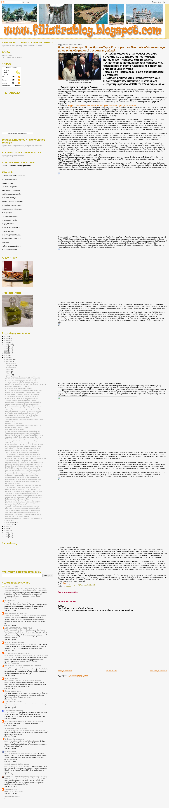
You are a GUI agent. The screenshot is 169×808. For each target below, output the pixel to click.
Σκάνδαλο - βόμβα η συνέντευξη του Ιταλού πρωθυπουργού (24, 419)
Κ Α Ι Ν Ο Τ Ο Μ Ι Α (11, 586)
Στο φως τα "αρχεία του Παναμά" (15, 505)
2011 (6, 535)
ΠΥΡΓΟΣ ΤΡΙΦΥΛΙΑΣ (11, 678)
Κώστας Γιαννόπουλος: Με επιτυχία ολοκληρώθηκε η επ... (24, 435)
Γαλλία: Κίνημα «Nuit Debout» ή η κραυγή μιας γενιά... (22, 416)
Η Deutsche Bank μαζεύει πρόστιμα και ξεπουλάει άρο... (23, 394)
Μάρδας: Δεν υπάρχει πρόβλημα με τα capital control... (22, 481)
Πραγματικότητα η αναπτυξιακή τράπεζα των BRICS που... (23, 425)
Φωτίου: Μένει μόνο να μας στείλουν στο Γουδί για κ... (22, 381)
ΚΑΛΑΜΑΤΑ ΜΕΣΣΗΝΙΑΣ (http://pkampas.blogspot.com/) (25, 777)
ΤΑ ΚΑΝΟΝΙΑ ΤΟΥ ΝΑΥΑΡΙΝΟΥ (16, 728)
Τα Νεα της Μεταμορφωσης (14, 739)
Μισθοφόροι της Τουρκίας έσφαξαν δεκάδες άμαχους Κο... (23, 479)
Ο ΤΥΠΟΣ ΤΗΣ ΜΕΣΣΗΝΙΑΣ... (14, 791)
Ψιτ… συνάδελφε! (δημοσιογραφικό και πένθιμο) (20, 400)
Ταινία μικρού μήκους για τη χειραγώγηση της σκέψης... (22, 433)
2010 (6, 537)
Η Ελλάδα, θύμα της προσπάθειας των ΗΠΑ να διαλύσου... (24, 390)
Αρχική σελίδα (111, 671)
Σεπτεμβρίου (10, 365)
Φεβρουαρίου (10, 522)
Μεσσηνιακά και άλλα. (12, 691)
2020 (6, 349)
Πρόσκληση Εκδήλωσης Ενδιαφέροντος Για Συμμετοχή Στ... (24, 464)
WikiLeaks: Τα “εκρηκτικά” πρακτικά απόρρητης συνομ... (23, 508)
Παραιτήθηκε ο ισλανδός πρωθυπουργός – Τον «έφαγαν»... (24, 491)
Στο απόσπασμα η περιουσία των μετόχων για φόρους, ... (23, 379)
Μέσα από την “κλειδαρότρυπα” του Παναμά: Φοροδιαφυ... (24, 466)
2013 (6, 530)
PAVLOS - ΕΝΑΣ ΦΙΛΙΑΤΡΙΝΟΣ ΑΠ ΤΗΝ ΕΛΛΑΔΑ (20, 753)
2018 (6, 353)
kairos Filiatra (11, 68)
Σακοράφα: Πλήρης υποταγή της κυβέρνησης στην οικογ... (24, 495)
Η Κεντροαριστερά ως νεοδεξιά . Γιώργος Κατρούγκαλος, (23, 406)
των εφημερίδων (22, 133)
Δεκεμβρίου (9, 359)
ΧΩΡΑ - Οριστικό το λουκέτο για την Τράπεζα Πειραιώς (21, 741)
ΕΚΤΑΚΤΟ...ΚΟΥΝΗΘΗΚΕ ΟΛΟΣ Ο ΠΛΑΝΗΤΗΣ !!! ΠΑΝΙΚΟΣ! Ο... (26, 384)
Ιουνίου (8, 371)
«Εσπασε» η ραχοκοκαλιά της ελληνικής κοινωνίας (21, 475)
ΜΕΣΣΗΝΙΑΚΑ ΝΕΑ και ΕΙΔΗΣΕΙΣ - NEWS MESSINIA (23, 721)
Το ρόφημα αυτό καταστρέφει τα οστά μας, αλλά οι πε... (22, 487)
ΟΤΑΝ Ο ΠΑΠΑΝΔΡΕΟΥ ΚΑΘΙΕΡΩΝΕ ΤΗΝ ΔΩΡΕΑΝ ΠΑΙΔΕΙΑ (25, 444)
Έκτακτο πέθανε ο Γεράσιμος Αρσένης (17, 417)
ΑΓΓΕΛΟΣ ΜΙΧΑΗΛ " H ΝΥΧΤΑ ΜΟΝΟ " (17, 766)
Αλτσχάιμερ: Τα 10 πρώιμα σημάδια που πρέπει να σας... (23, 448)
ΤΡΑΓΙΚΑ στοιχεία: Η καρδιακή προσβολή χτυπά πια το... (23, 443)
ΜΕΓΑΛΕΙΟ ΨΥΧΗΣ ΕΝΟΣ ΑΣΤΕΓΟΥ (17, 386)
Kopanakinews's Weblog (13, 711)
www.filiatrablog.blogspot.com (15, 613)
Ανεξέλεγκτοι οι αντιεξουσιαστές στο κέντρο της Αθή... (22, 404)
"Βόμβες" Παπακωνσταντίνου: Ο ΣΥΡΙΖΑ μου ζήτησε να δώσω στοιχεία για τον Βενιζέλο (102, 106)
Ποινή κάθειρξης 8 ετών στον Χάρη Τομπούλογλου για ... (23, 450)
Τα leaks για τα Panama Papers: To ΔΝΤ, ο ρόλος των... (23, 456)
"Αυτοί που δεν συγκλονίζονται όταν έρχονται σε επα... (22, 452)
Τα (8, 133)
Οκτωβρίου (9, 363)
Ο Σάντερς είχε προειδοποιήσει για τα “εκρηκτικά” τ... (22, 472)
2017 (6, 355)
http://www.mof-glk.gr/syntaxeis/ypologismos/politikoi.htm (22, 146)
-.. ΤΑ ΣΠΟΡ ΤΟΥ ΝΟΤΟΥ (13, 702)
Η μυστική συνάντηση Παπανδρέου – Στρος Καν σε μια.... (23, 408)
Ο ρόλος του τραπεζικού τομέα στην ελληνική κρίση (21, 414)
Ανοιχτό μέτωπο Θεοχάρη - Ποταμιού (17, 427)
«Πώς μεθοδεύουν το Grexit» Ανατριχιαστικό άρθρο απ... (23, 431)
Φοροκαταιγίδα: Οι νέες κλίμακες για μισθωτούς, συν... (22, 474)
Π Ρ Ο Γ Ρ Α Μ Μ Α (10, 713)
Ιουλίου (8, 369)
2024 (6, 340)
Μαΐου (8, 373)
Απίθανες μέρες (10, 421)
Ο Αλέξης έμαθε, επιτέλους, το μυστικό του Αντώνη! (21, 398)
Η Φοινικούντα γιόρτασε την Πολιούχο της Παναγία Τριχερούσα (24, 730)
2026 (6, 336)
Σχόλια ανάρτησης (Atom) (78, 676)
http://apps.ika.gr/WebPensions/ (13, 156)
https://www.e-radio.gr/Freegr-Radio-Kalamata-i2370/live (22, 46)
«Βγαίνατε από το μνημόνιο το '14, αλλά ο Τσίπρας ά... (22, 477)
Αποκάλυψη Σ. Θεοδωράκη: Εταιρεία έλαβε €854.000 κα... (23, 514)
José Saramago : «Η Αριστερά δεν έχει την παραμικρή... (23, 454)
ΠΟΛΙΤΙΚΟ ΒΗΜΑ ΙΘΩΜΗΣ (14, 642)
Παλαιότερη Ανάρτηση (158, 671)
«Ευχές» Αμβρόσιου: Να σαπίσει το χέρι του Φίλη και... (22, 377)
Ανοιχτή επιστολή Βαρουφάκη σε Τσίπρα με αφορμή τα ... (23, 497)
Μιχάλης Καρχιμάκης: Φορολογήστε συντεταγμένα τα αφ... (23, 446)
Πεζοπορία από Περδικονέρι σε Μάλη (17, 499)
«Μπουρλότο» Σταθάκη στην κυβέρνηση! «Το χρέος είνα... (23, 485)
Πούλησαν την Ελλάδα (12, 483)
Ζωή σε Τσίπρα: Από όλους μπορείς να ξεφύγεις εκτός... (23, 510)
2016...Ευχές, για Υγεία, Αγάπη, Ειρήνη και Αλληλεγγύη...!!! (23, 779)
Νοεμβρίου (9, 361)
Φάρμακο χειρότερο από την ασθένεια (17, 516)
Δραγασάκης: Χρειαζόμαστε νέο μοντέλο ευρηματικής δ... (23, 470)
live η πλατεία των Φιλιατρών (12, 57)
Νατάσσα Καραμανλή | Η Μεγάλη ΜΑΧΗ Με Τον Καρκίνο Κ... (24, 462)
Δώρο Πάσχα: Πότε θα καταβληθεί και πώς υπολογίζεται (23, 402)
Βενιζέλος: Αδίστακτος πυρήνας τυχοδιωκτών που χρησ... (23, 412)
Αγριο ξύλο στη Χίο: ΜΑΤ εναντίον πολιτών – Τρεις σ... (22, 507)
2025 (6, 338)
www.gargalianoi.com (12, 796)
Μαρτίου (8, 520)
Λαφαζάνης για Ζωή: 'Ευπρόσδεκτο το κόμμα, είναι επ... (23, 437)
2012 (6, 533)
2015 (6, 526)
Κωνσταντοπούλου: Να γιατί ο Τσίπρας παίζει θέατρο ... (23, 501)
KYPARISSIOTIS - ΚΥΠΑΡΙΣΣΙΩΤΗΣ (17, 653)
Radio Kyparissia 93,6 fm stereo (16, 764)
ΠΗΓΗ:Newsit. (67, 586)
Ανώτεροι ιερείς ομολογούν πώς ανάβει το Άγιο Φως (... (23, 383)
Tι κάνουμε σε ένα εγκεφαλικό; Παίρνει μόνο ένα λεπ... (22, 493)
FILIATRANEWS (10, 751)
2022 (6, 345)
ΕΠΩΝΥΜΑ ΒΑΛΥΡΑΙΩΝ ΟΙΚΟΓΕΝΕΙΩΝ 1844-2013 (21, 644)
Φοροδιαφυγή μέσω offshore (14, 429)
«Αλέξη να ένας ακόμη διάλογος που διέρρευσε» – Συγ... (23, 489)
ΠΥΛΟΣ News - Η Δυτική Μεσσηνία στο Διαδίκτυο (22, 666)
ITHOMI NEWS (9, 601)
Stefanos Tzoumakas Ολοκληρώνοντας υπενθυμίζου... (23, 439)
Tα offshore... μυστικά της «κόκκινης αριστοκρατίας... (22, 460)
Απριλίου (9, 375)
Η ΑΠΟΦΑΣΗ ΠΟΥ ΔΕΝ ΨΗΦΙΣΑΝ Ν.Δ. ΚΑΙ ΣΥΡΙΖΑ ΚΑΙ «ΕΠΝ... (26, 458)
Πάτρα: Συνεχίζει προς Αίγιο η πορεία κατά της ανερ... (22, 503)
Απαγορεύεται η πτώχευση (13, 423)
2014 (6, 528)
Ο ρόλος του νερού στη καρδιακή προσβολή (19, 388)
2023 (6, 342)
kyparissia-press (10, 789)
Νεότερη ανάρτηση (65, 671)
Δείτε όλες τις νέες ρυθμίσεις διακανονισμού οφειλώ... (22, 512)
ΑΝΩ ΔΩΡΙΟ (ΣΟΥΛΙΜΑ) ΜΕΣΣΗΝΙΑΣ (18, 628)
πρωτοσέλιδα (13, 133)
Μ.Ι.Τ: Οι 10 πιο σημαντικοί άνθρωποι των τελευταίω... (22, 468)
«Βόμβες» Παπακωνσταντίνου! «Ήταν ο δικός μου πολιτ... (23, 410)
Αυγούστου (9, 367)
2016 (6, 357)
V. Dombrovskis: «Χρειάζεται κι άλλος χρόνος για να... (22, 396)
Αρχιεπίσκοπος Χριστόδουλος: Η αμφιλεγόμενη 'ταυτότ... (23, 392)
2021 (6, 347)
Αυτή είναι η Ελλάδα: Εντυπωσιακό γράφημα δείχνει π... (23, 441)
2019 (6, 351)
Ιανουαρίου (9, 524)
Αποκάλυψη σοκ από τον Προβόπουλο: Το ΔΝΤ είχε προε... (24, 518)
